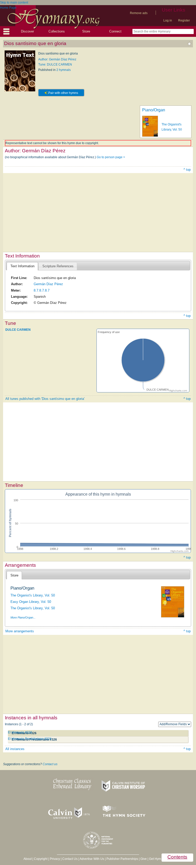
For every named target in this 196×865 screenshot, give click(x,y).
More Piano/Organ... (22, 617)
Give (143, 859)
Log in (167, 20)
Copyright (40, 859)
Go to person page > (111, 157)
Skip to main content (14, 2)
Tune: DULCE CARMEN (55, 64)
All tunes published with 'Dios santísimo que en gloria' (44, 399)
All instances (14, 749)
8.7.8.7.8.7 (42, 290)
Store (86, 31)
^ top (187, 170)
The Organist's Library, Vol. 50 (32, 595)
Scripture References (58, 266)
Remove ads (139, 13)
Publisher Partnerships (122, 859)
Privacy (55, 859)
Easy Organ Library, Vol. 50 (30, 602)
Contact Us (70, 859)
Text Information (22, 266)
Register (184, 20)
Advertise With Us (92, 859)
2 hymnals (63, 70)
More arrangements (19, 631)
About (27, 859)
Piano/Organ (153, 110)
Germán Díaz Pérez (48, 284)
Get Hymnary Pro (161, 859)
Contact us (50, 764)
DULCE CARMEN (18, 330)
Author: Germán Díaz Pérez (57, 59)
